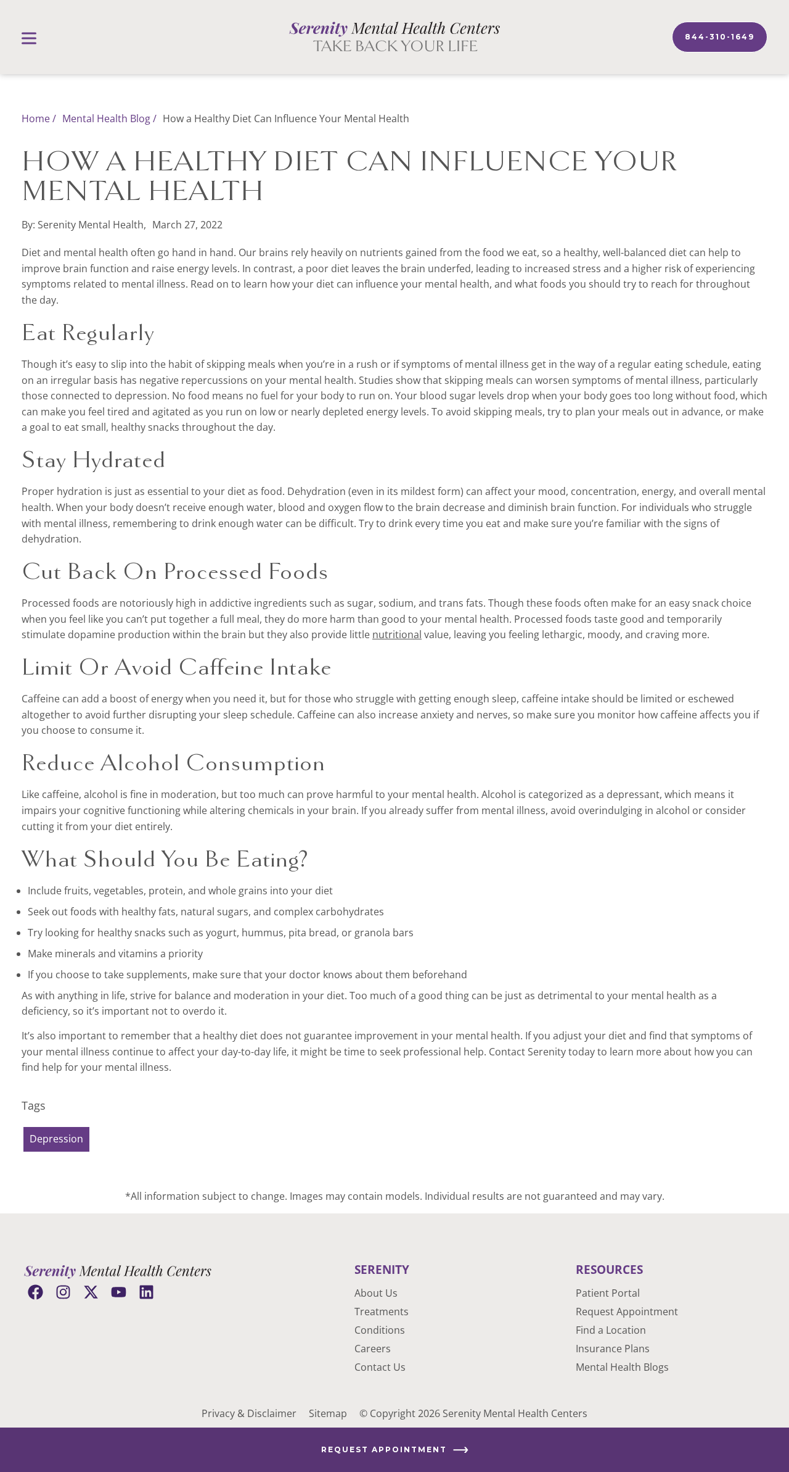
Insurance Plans (613, 1348)
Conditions (379, 1330)
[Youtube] (118, 1292)
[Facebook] (35, 1292)
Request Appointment (627, 1311)
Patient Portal (608, 1293)
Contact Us (380, 1367)
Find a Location (611, 1330)
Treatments (381, 1311)
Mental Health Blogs (622, 1367)
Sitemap (328, 1413)
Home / (39, 118)
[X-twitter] (91, 1292)
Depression (56, 1139)
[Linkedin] (146, 1292)
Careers (372, 1348)
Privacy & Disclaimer (249, 1413)
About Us (376, 1293)
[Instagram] (63, 1292)
